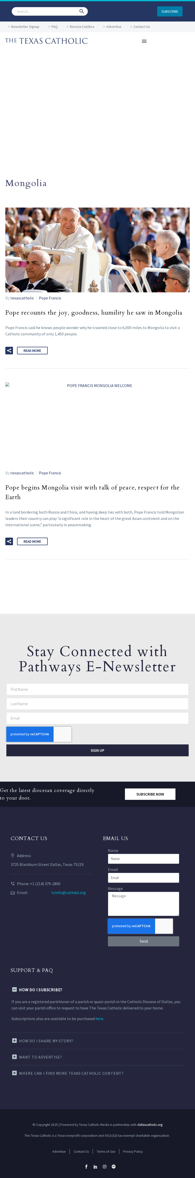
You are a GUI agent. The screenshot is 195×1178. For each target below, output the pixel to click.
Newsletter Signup (25, 26)
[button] (82, 11)
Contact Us (142, 26)
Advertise (113, 26)
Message (115, 888)
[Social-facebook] (86, 1167)
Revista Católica (82, 26)
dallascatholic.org (149, 1125)
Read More (32, 350)
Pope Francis (50, 297)
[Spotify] (114, 1167)
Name (113, 850)
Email (113, 869)
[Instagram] (105, 1167)
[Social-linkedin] (95, 1167)
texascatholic (22, 297)
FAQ (55, 26)
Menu (144, 41)
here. (99, 1018)
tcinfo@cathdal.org (69, 892)
